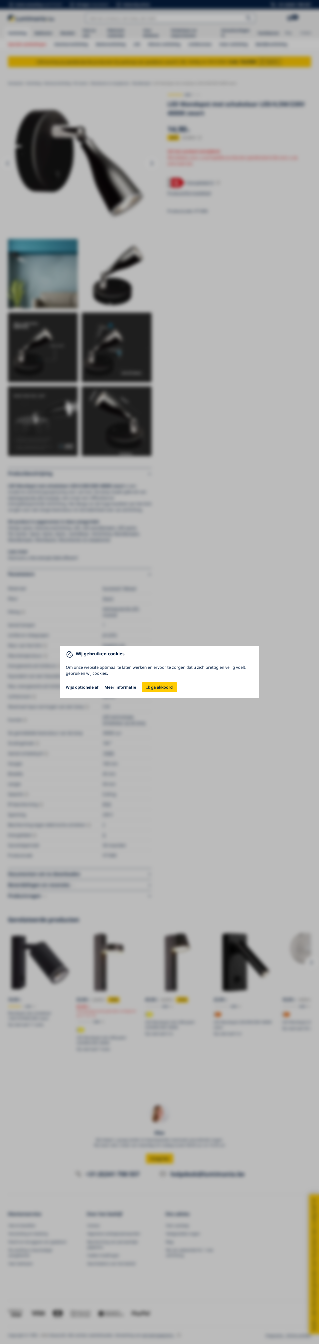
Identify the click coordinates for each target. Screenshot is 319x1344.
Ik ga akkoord (159, 687)
